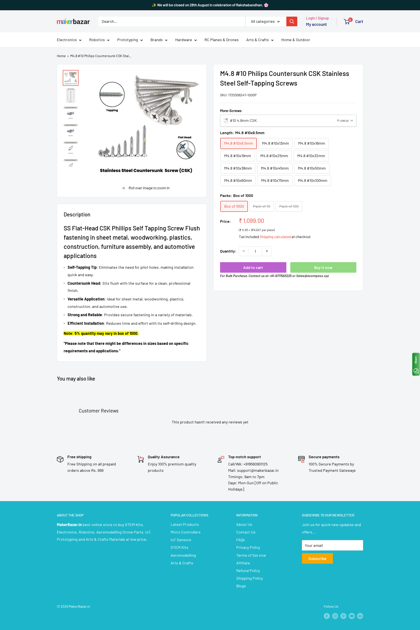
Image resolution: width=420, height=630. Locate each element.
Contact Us (246, 532)
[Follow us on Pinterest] (343, 615)
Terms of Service (251, 555)
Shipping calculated (275, 236)
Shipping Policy (249, 578)
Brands (156, 39)
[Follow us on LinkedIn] (360, 615)
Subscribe (317, 558)
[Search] (291, 21)
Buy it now (323, 267)
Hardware (183, 39)
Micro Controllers (186, 532)
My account (316, 24)
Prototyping (127, 39)
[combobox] (288, 120)
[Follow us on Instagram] (335, 615)
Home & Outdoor (295, 39)
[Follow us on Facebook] (327, 615)
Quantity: (228, 251)
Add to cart (253, 267)
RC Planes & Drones (222, 39)
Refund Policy (248, 570)
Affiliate (243, 562)
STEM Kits (179, 547)
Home (61, 56)
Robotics (97, 39)
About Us (244, 524)
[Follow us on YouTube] (352, 615)
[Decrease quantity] (243, 251)
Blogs (241, 585)
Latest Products (185, 524)
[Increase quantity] (266, 251)
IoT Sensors (181, 539)
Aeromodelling (183, 555)
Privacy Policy (248, 547)
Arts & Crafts (257, 39)
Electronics (67, 39)
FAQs (240, 539)
